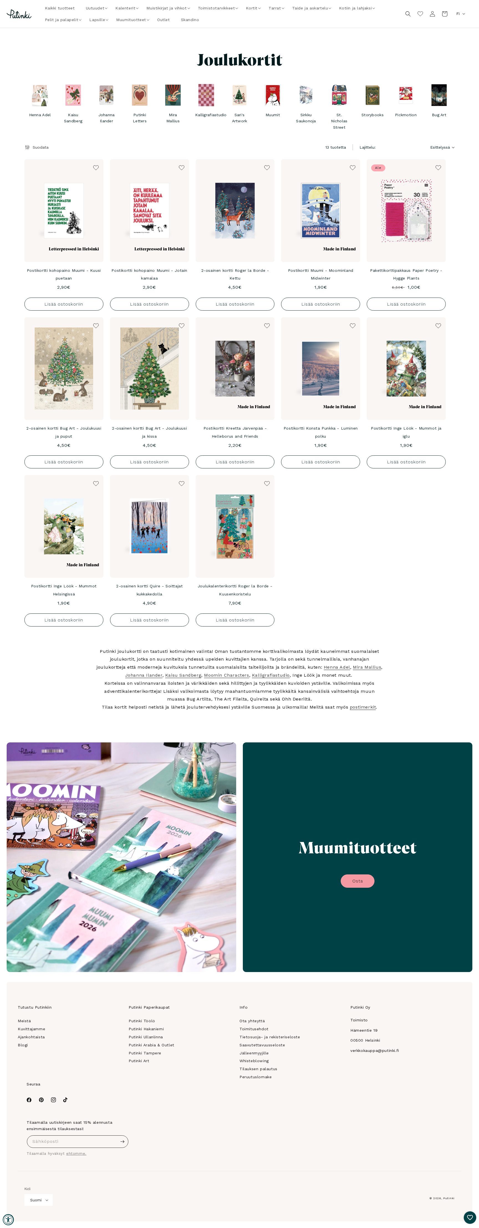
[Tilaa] (122, 1141)
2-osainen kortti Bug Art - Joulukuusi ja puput (63, 432)
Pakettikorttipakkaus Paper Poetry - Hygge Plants (406, 274)
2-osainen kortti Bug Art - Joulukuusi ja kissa (149, 432)
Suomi (36, 1200)
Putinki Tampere (145, 1053)
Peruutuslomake (256, 1077)
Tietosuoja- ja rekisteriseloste (270, 1037)
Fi (458, 13)
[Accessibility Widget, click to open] (8, 1219)
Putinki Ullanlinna (146, 1037)
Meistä (24, 1021)
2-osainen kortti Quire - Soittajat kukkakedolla (149, 590)
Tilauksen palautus (258, 1069)
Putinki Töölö (142, 1021)
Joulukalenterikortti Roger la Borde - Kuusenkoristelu (235, 590)
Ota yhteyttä (252, 1021)
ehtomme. (76, 1153)
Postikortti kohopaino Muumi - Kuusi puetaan (64, 274)
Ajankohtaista (31, 1037)
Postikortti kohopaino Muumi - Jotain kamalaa (149, 274)
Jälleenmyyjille (254, 1053)
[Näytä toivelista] (420, 14)
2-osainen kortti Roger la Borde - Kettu (235, 274)
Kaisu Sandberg (183, 675)
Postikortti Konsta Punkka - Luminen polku (321, 432)
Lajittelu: (368, 147)
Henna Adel (337, 667)
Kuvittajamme (31, 1029)
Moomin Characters (226, 675)
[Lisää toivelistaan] (95, 167)
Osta (357, 881)
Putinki (449, 1198)
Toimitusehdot (254, 1029)
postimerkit (363, 707)
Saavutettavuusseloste (262, 1045)
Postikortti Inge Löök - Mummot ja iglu (406, 432)
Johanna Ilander (143, 675)
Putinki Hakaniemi (146, 1029)
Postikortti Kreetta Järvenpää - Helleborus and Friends (235, 432)
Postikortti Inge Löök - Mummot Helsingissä (64, 590)
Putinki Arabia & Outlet (151, 1045)
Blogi (23, 1045)
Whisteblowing (254, 1061)
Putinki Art (139, 1061)
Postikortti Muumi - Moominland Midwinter (320, 274)
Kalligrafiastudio (271, 675)
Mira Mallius (367, 667)
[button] (95, 8)
